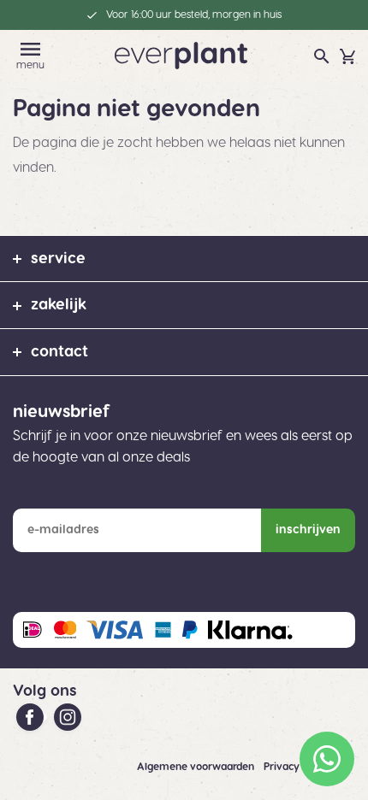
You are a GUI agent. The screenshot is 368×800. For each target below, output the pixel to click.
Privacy (283, 767)
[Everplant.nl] (181, 55)
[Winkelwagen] (347, 56)
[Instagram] (67, 717)
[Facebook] (31, 717)
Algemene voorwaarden (197, 767)
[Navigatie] (31, 49)
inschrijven (308, 530)
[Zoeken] (321, 56)
